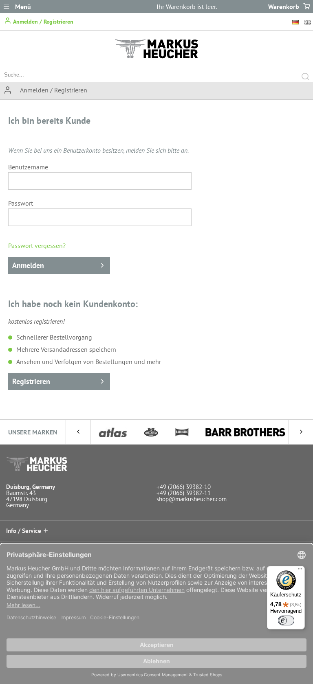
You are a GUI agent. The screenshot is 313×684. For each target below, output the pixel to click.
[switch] (286, 620)
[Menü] (300, 571)
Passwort (20, 203)
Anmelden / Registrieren (42, 21)
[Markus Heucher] (156, 56)
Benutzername (28, 167)
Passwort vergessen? (37, 245)
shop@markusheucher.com (191, 499)
